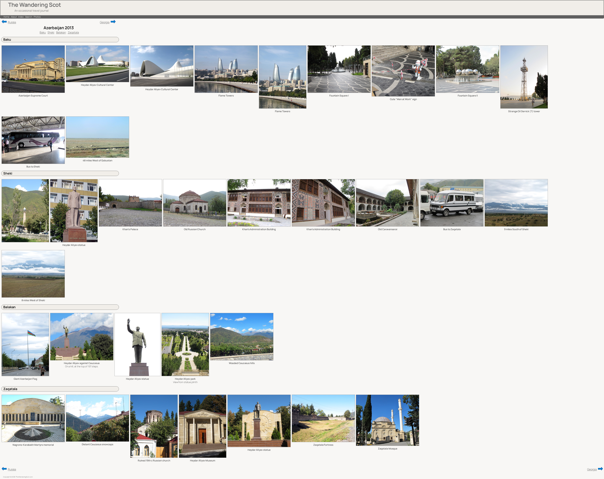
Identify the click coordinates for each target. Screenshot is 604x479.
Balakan (61, 32)
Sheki (51, 32)
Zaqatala (73, 32)
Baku (43, 32)
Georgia (104, 22)
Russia (12, 22)
